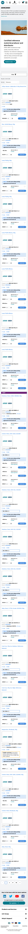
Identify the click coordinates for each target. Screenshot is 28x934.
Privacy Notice (15, 925)
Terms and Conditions (5, 925)
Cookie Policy (24, 925)
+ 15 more (18, 747)
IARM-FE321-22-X (13, 504)
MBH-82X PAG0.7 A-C (14, 211)
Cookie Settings (4, 927)
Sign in (5, 109)
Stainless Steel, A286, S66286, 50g (12, 396)
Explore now (9, 62)
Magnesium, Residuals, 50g (9, 729)
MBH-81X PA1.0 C (13, 327)
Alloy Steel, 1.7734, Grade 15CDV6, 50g (13, 608)
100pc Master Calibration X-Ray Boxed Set (14, 86)
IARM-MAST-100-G (13, 101)
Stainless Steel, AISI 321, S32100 (11, 490)
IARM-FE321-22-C (13, 583)
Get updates (13, 903)
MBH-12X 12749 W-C (14, 825)
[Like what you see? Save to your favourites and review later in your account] (19, 3)
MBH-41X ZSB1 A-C (14, 138)
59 (16, 882)
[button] (12, 118)
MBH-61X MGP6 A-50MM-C (15, 744)
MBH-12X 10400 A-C (14, 789)
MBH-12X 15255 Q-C (14, 861)
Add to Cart (22, 118)
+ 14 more (18, 413)
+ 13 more (18, 626)
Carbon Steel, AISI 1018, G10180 (11, 433)
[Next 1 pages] (12, 882)
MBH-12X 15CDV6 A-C (14, 622)
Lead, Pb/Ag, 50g (6, 160)
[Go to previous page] (2, 882)
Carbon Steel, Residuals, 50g (10, 810)
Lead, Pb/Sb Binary (7, 269)
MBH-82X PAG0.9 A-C (14, 175)
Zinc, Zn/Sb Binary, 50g (8, 124)
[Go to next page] (19, 882)
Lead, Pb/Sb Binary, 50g (8, 232)
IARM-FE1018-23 (13, 448)
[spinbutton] (10, 118)
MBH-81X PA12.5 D (13, 364)
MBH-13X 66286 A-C (14, 410)
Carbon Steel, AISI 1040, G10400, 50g (12, 774)
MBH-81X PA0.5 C (13, 283)
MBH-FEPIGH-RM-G (13, 704)
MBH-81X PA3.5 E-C (14, 247)
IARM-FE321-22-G (13, 543)
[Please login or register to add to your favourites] (24, 114)
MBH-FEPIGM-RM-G (13, 662)
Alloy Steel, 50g (6, 847)
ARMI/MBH (8, 102)
